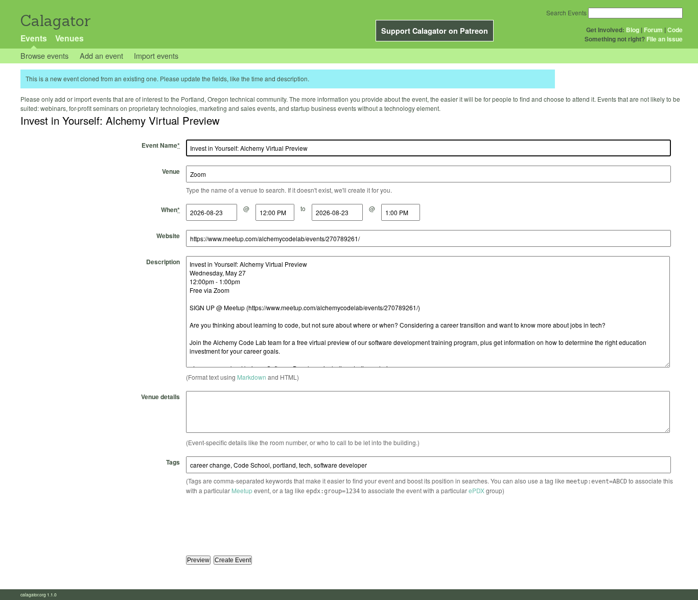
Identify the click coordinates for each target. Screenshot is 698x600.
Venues (69, 38)
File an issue (664, 38)
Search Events (566, 12)
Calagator (54, 21)
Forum (653, 29)
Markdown (251, 377)
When (170, 209)
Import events (156, 55)
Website (168, 235)
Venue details (160, 396)
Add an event (101, 55)
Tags (173, 462)
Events (33, 38)
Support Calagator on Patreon (434, 31)
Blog (632, 29)
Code (675, 29)
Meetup (241, 490)
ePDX (476, 490)
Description (163, 261)
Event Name (161, 145)
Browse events (44, 55)
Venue (171, 171)
